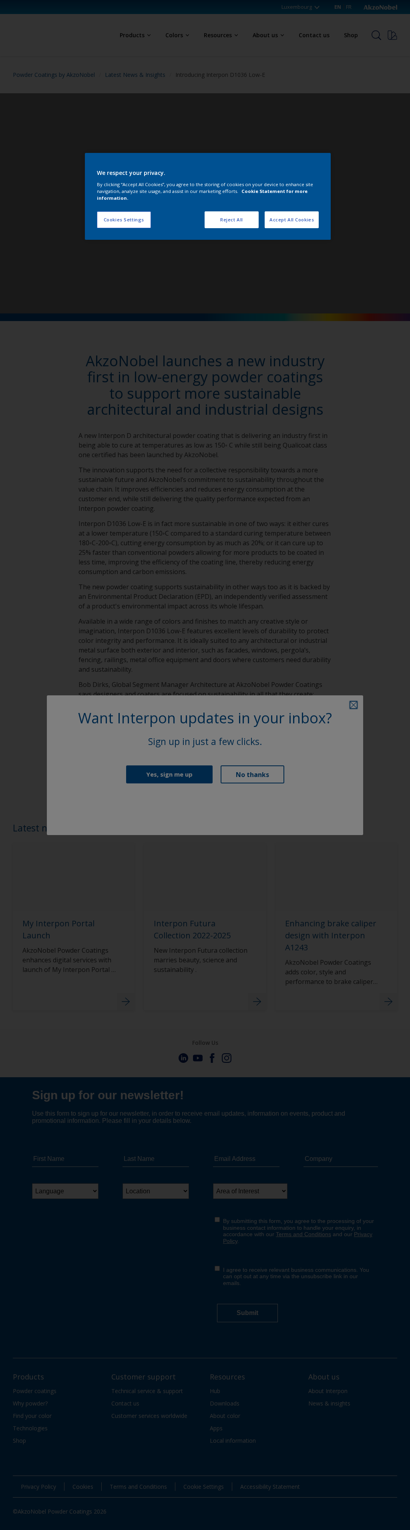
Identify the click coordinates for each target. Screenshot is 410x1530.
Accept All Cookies (291, 220)
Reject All (231, 220)
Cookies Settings (124, 220)
